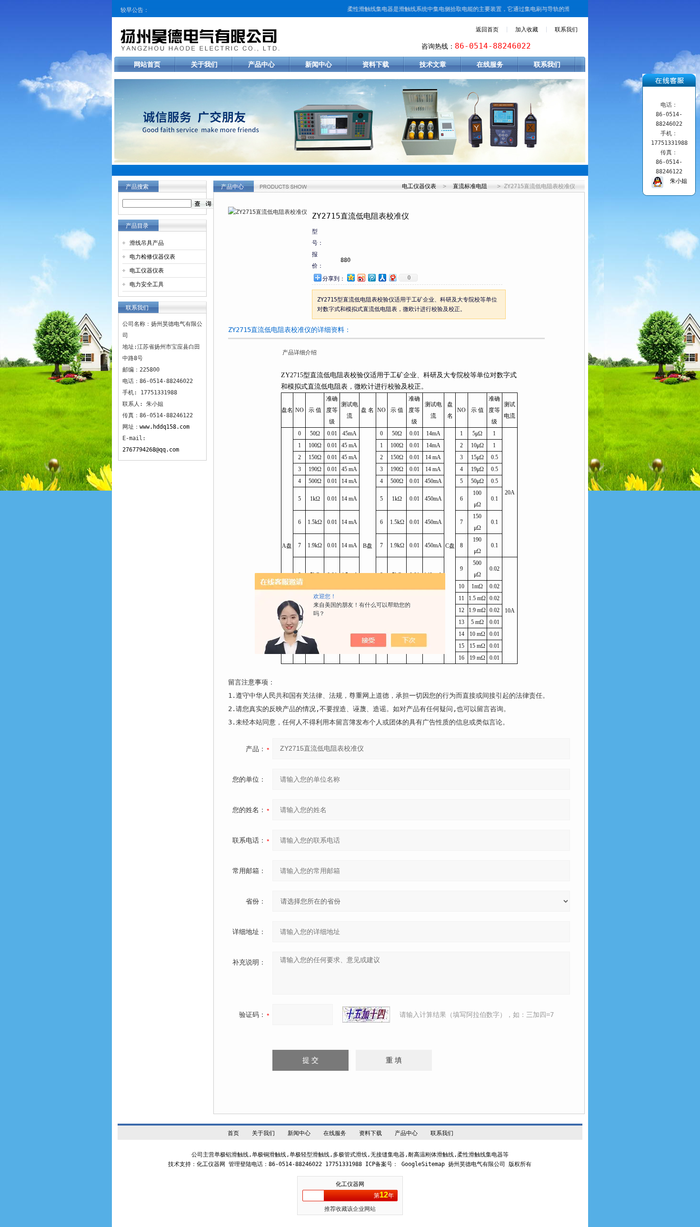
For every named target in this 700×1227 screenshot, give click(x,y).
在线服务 (490, 64)
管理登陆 (240, 1164)
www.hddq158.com (165, 426)
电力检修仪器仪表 (152, 256)
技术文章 (433, 64)
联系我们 (566, 29)
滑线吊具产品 (147, 243)
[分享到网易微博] (392, 277)
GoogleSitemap (423, 1164)
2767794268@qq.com (150, 449)
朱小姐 (675, 181)
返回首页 (487, 29)
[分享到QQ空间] (350, 277)
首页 (233, 1133)
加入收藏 (526, 29)
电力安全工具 (147, 284)
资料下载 (375, 64)
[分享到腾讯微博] (371, 277)
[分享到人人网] (382, 277)
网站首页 (147, 64)
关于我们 (204, 64)
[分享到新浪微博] (361, 277)
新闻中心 (318, 64)
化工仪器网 (350, 1184)
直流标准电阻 (470, 186)
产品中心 (261, 64)
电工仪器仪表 (147, 270)
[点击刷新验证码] (366, 1014)
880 (345, 260)
